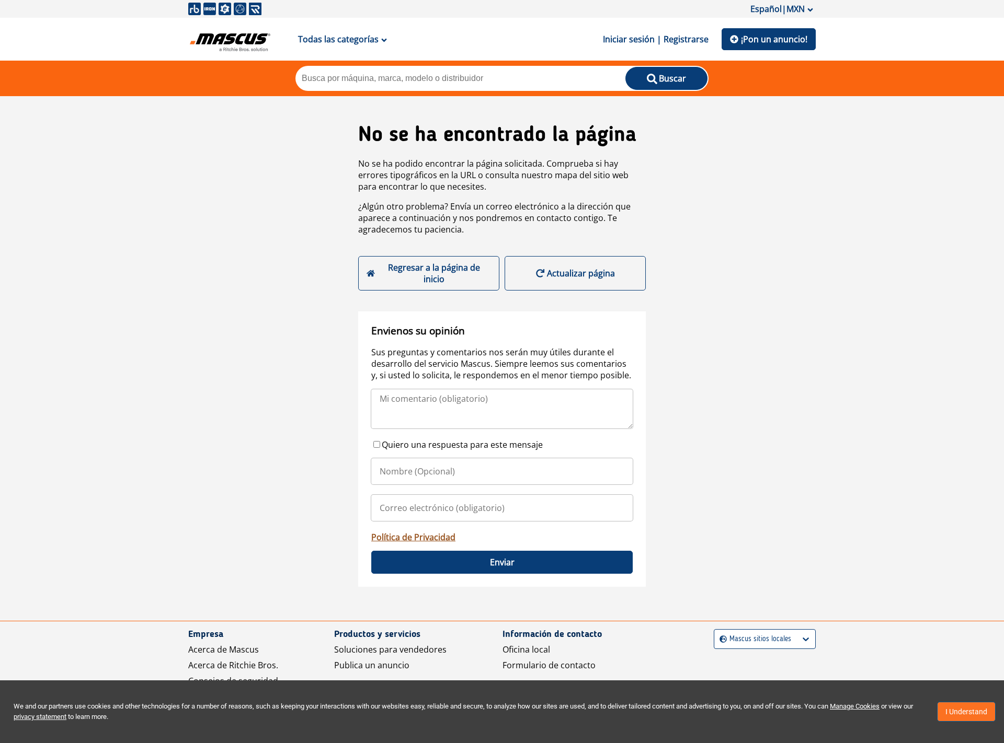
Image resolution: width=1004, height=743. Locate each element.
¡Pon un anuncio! (774, 39)
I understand (966, 711)
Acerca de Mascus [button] (223, 649)
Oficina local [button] (526, 649)
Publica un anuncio (371, 665)
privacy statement (40, 717)
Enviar (502, 562)
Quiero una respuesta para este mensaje (462, 444)
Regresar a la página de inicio (434, 273)
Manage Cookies (855, 706)
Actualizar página (581, 273)
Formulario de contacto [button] (549, 665)
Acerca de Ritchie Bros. (233, 665)
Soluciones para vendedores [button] (390, 649)
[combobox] (721, 639)
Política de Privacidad (413, 537)
